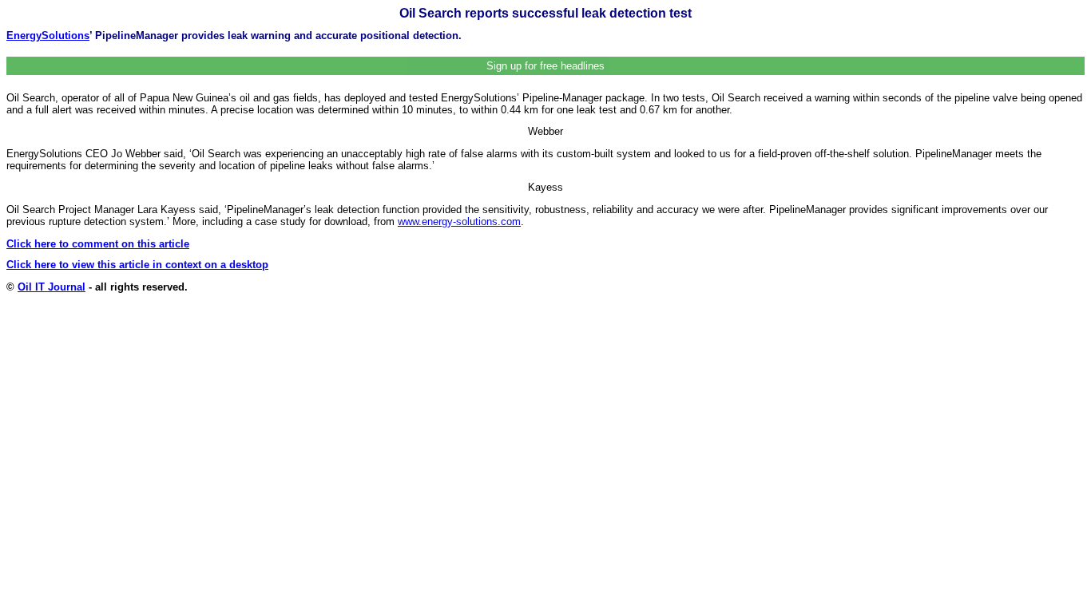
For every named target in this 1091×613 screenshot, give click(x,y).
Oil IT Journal (51, 287)
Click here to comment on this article (97, 244)
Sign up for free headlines (545, 66)
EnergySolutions (47, 36)
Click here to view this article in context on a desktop (137, 265)
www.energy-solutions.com (459, 221)
